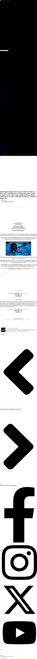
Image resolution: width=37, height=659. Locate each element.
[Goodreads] (3, 334)
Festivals (3, 150)
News (2, 101)
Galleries (5, 95)
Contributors (3, 151)
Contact (3, 148)
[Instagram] (2, 334)
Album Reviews (6, 93)
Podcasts (3, 96)
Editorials (3, 97)
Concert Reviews (6, 94)
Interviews (5, 144)
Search (1, 12)
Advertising (3, 152)
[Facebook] (0, 334)
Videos (3, 98)
